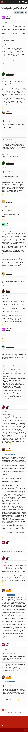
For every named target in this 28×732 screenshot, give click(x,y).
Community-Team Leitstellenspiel (13, 708)
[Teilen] (26, 12)
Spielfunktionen (11, 712)
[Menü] (26, 1)
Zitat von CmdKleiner (10, 653)
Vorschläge (22, 711)
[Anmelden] (22, 2)
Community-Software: (14, 730)
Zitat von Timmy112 (9, 171)
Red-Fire (4, 9)
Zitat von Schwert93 (9, 121)
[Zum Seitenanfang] (25, 730)
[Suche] (19, 1)
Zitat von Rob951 (9, 686)
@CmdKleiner (5, 565)
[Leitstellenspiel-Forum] (1, 1)
